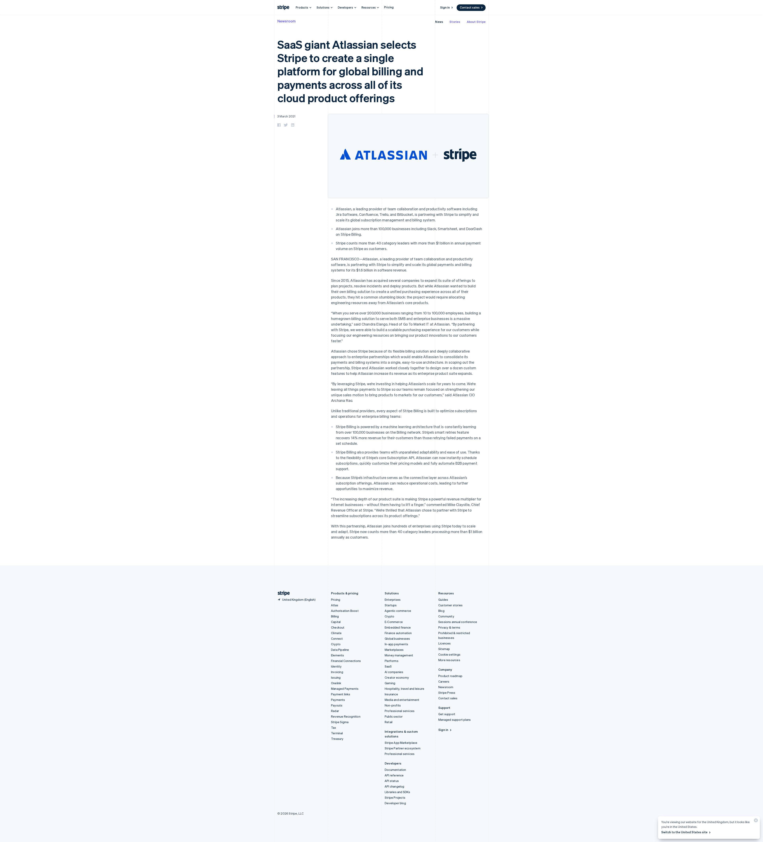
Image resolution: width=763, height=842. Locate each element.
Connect (337, 638)
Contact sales (470, 7)
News (439, 22)
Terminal (337, 733)
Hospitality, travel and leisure (404, 689)
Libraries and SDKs (397, 792)
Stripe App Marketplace (401, 743)
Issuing (336, 677)
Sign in (445, 7)
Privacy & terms (449, 627)
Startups (391, 605)
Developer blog (395, 803)
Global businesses (397, 638)
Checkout (338, 627)
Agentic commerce (398, 611)
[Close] (755, 821)
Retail (388, 722)
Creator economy (397, 677)
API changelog (394, 786)
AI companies (394, 672)
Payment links (340, 694)
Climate (336, 633)
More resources (449, 660)
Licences (444, 643)
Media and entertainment (402, 700)
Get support (446, 714)
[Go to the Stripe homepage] (282, 593)
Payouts (336, 705)
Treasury (337, 739)
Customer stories (450, 605)
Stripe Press (446, 693)
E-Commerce (394, 622)
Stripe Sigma (340, 722)
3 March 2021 (286, 116)
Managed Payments (344, 689)
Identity (336, 666)
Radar (335, 711)
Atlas (334, 605)
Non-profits (393, 705)
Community (446, 616)
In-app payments (396, 644)
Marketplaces (394, 650)
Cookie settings (449, 654)
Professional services (399, 711)
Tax (333, 728)
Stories (454, 22)
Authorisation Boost (345, 611)
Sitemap (444, 649)
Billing (335, 616)
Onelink (336, 683)
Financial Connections (346, 661)
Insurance (391, 694)
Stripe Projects (395, 797)
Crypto (336, 644)
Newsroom (286, 21)
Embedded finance (398, 627)
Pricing (389, 7)
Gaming (390, 683)
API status (392, 781)
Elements (337, 655)
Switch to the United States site (684, 832)
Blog (441, 611)
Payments (338, 700)
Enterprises (393, 600)
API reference (394, 775)
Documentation (395, 770)
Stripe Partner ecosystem (402, 748)
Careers (443, 681)
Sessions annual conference (457, 622)
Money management (399, 655)
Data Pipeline (340, 650)
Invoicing (337, 672)
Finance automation (398, 633)
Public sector (394, 716)
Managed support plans (454, 720)
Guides (443, 600)
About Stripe (476, 22)
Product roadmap (450, 676)
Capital (336, 622)
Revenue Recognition (345, 716)
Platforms (391, 661)
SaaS (388, 666)
